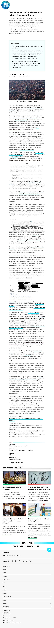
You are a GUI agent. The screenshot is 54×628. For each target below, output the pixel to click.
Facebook (12, 561)
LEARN (4, 583)
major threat (35, 234)
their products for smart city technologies (29, 194)
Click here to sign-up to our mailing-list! (11, 555)
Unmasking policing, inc (21, 120)
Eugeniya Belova (27, 101)
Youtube (30, 561)
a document (28, 355)
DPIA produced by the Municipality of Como (28, 240)
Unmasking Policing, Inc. (15, 459)
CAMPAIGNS (6, 579)
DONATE (5, 593)
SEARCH (5, 569)
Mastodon (19, 561)
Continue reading (20, 498)
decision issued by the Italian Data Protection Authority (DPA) (24, 160)
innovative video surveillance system (24, 134)
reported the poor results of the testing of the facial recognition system (26, 377)
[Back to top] (49, 550)
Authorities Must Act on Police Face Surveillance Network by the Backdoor (14, 521)
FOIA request (15, 156)
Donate (30, 546)
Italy (10, 454)
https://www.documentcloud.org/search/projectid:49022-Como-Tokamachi (26, 419)
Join (38, 546)
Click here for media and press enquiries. (12, 622)
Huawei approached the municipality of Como (31, 192)
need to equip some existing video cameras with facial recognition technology (27, 317)
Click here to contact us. (8, 620)
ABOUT (4, 590)
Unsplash (35, 101)
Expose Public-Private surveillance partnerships (21, 450)
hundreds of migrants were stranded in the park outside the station (26, 343)
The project (12, 302)
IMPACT (5, 586)
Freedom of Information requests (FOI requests (25, 118)
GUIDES (5, 576)
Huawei (11, 463)
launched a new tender (33, 312)
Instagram (15, 561)
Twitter (26, 561)
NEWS (4, 572)
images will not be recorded (26, 149)
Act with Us (18, 546)
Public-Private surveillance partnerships (19, 446)
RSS (23, 561)
